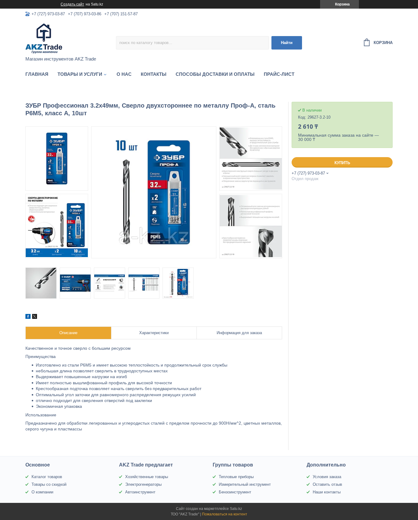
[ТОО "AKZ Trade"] (70, 38)
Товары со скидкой (49, 484)
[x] (34, 317)
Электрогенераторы (143, 484)
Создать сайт (72, 4)
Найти (287, 42)
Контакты (153, 74)
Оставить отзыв (327, 484)
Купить (342, 162)
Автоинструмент (140, 492)
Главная (36, 74)
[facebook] (28, 317)
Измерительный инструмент (245, 484)
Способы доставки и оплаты (215, 74)
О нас (124, 74)
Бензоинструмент (235, 492)
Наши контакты (327, 492)
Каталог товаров (47, 476)
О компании (42, 492)
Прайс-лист (279, 74)
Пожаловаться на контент (224, 514)
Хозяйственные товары (146, 476)
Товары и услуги (80, 74)
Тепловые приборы (236, 476)
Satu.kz (236, 509)
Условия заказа (327, 476)
